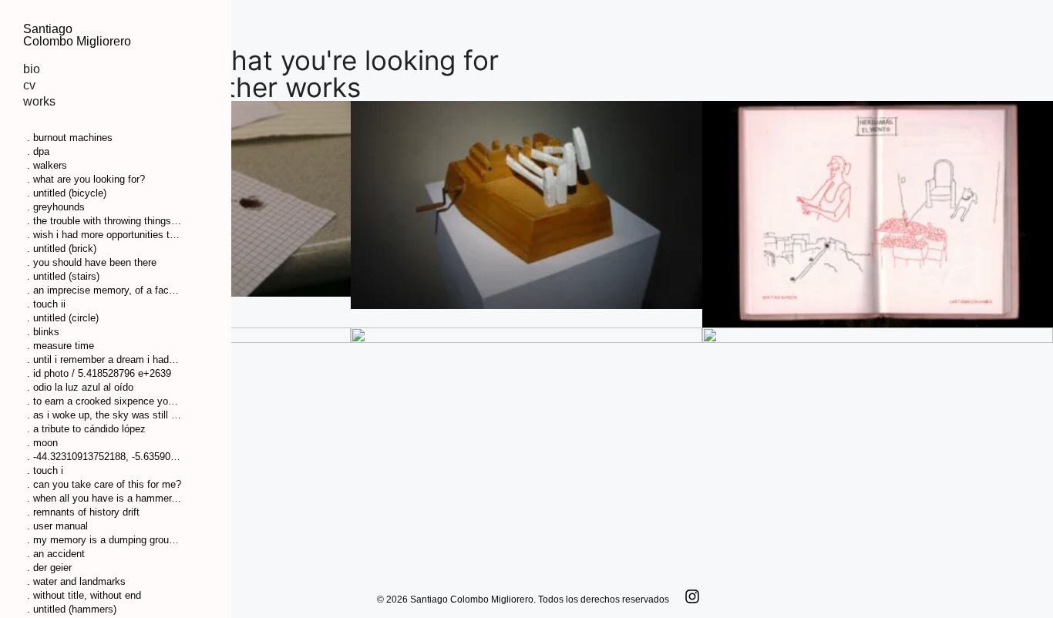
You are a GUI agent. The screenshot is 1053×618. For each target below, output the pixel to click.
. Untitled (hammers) (71, 609)
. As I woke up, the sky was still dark (104, 415)
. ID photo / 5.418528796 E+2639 (99, 373)
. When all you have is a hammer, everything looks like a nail (104, 498)
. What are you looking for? (86, 179)
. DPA (38, 151)
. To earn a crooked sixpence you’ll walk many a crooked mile (104, 401)
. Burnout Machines (70, 137)
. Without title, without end (84, 595)
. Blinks (43, 332)
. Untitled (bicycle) (66, 193)
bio (31, 69)
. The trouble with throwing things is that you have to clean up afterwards (104, 221)
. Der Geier (49, 567)
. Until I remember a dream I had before (104, 359)
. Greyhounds (56, 207)
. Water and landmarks (76, 581)
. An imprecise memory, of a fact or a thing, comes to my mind (104, 290)
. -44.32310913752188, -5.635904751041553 (104, 456)
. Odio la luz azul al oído (80, 387)
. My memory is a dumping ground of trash (104, 540)
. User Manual (57, 526)
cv (29, 85)
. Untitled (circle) (63, 318)
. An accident (56, 553)
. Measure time (60, 345)
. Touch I (45, 470)
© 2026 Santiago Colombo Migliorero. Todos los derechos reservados (523, 599)
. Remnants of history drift (83, 512)
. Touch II (46, 304)
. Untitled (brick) (61, 248)
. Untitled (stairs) (63, 276)
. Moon (42, 442)
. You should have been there (91, 262)
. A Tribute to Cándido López (86, 429)
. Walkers (47, 165)
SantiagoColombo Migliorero (77, 35)
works (39, 101)
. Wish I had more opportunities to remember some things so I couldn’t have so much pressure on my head (104, 234)
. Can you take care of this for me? (104, 484)
